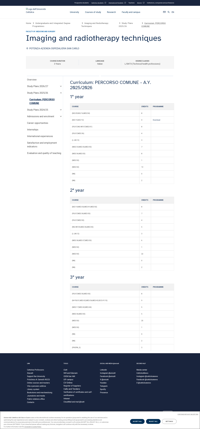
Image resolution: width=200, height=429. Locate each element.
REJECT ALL (153, 421)
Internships (32, 129)
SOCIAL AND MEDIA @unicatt (109, 363)
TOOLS (66, 363)
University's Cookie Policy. (32, 426)
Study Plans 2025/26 (37, 92)
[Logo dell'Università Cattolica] (37, 12)
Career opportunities (37, 123)
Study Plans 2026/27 (37, 86)
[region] (100, 420)
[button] (164, 12)
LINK (28, 363)
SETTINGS (169, 421)
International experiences (40, 136)
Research (111, 12)
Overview (32, 79)
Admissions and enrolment (40, 116)
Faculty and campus (131, 12)
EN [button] (173, 12)
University (74, 12)
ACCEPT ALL (137, 421)
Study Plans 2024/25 (37, 109)
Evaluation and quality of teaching (44, 153)
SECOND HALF (141, 363)
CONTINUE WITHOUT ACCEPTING (188, 414)
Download (156, 120)
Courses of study (93, 12)
